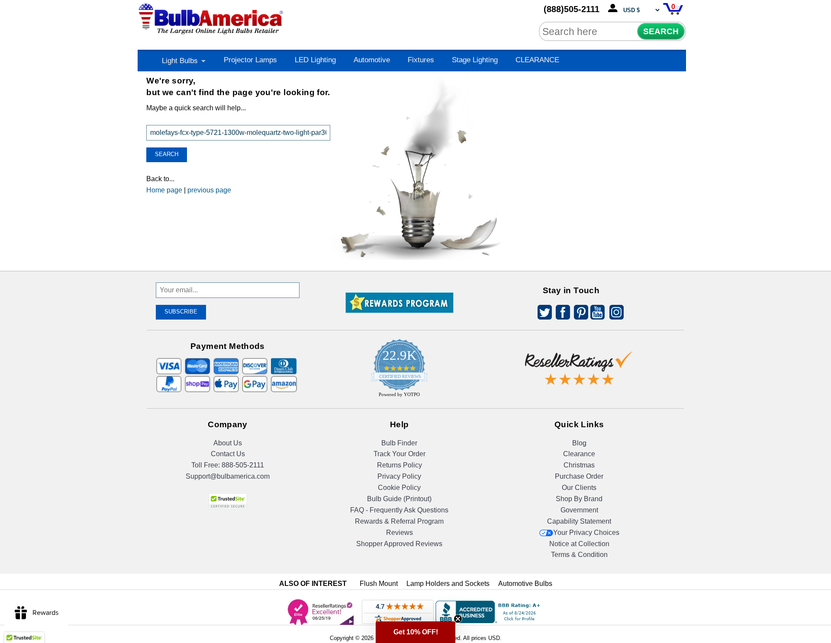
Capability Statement (579, 521)
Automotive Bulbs (525, 583)
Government (579, 510)
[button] (415, 632)
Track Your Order (399, 453)
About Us (227, 443)
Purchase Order (579, 476)
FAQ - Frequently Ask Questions (399, 510)
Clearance (579, 453)
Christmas (579, 465)
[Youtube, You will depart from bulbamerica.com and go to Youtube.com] (597, 314)
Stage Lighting (475, 60)
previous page (209, 190)
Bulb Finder (399, 443)
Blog (579, 443)
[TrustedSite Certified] (227, 501)
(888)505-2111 (571, 9)
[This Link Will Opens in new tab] (579, 361)
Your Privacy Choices (586, 532)
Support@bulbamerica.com (228, 476)
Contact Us (228, 453)
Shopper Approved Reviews (399, 543)
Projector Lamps (250, 60)
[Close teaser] (458, 618)
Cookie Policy (399, 487)
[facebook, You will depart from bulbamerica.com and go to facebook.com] (560, 314)
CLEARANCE (537, 60)
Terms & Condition (579, 554)
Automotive (372, 60)
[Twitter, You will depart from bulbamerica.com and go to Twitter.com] (542, 314)
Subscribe (180, 311)
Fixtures (421, 60)
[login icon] (614, 8)
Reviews (399, 532)
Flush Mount (379, 583)
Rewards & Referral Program (399, 521)
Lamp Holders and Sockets (448, 583)
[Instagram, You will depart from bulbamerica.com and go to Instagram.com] (615, 314)
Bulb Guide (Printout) (399, 498)
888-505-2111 (243, 465)
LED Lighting (315, 60)
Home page (164, 190)
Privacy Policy (399, 476)
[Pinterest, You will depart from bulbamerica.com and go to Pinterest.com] (579, 314)
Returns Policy (399, 465)
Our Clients (579, 487)
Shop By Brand (579, 498)
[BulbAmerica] (212, 17)
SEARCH (661, 31)
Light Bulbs (180, 61)
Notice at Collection (579, 543)
